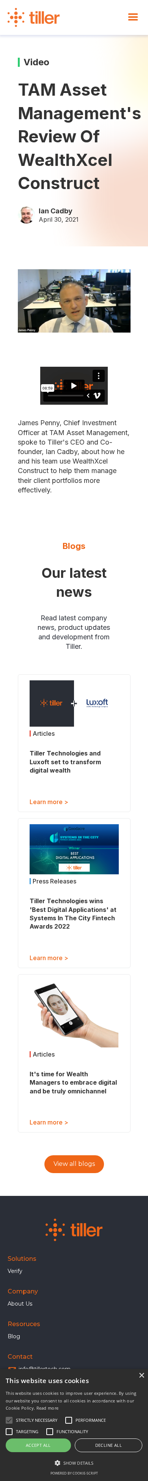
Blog (14, 1336)
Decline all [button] (108, 1445)
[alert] (74, 1425)
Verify (15, 1271)
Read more (47, 1408)
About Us (20, 1303)
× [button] (141, 1375)
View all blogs (74, 1163)
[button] (133, 17)
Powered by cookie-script (74, 1473)
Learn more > (49, 802)
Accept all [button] (38, 1445)
